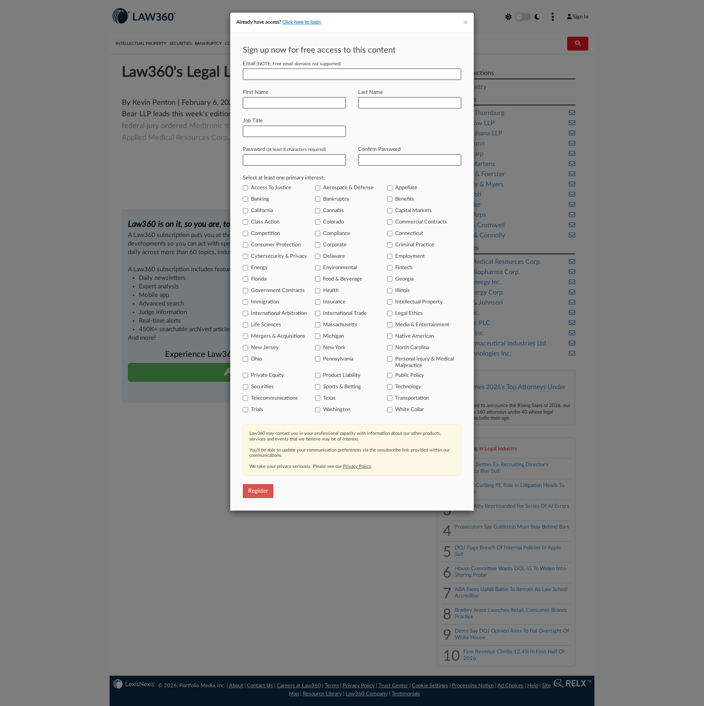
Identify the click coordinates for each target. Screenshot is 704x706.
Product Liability (342, 375)
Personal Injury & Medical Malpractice (424, 362)
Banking (260, 199)
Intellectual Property (419, 302)
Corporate (335, 245)
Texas (329, 398)
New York (334, 347)
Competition (265, 233)
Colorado (333, 222)
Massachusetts (340, 325)
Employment (410, 256)
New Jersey (265, 347)
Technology (408, 387)
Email (292, 63)
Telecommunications (274, 398)
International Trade (345, 313)
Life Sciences (266, 325)
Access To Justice (271, 187)
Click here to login (301, 22)
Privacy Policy (357, 466)
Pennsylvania (338, 359)
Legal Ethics (409, 313)
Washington (336, 409)
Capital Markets (413, 210)
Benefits (404, 199)
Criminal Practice (414, 245)
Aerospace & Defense (348, 187)
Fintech (403, 267)
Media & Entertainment (422, 325)
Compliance (336, 233)
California (262, 210)
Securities (262, 387)
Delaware (334, 256)
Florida (258, 279)
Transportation (412, 398)
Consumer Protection (276, 245)
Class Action (265, 222)
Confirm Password (379, 149)
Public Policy (409, 375)
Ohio (256, 359)
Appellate (406, 187)
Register (258, 491)
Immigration (265, 302)
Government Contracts (278, 290)
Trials (257, 409)
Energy (259, 267)
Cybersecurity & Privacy (279, 256)
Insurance (334, 302)
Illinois (402, 290)
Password (284, 149)
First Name (255, 92)
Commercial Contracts (421, 222)
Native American (414, 336)
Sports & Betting (342, 387)
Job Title (253, 121)
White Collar (409, 409)
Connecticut (409, 233)
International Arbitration (279, 313)
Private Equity (267, 375)
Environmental (340, 267)
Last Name (370, 92)
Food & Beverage (342, 279)
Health (331, 290)
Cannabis (333, 210)
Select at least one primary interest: (284, 178)
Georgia (404, 279)
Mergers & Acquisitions (278, 336)
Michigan (333, 336)
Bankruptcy (336, 199)
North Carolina (412, 347)
